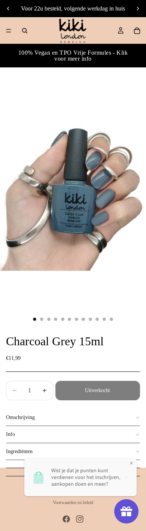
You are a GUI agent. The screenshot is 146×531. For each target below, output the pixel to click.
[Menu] (8, 30)
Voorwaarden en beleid (73, 502)
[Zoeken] (24, 30)
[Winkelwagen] (137, 30)
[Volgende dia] (138, 8)
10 (97, 319)
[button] (73, 417)
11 (104, 319)
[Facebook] (66, 519)
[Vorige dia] (8, 8)
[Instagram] (79, 519)
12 (111, 319)
